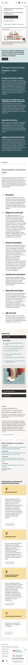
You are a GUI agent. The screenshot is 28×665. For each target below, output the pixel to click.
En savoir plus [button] (6, 337)
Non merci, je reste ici (9, 20)
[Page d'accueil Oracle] (6, 3)
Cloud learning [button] (6, 395)
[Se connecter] (22, 3)
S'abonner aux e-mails (6, 653)
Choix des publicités (6, 651)
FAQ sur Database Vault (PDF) (11, 350)
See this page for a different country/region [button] (13, 24)
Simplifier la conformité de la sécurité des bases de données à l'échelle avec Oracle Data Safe (13, 459)
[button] (3, 3)
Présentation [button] (5, 162)
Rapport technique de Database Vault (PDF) (14, 346)
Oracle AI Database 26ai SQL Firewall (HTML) (15, 357)
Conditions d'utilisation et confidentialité (10, 646)
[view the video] (14, 34)
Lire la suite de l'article (7, 434)
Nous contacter (9, 633)
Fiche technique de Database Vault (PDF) (14, 348)
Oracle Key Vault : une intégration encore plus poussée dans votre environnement (13, 453)
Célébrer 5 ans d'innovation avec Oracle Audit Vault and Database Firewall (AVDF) (13, 448)
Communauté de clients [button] (9, 391)
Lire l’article (5, 59)
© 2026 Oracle (5, 644)
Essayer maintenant (10, 524)
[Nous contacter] (25, 3)
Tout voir (4, 470)
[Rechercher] (16, 3)
